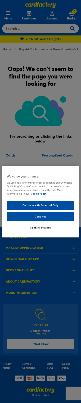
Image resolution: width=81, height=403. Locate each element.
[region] (40, 201)
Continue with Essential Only (40, 205)
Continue (40, 216)
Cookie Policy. (39, 193)
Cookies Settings (40, 227)
